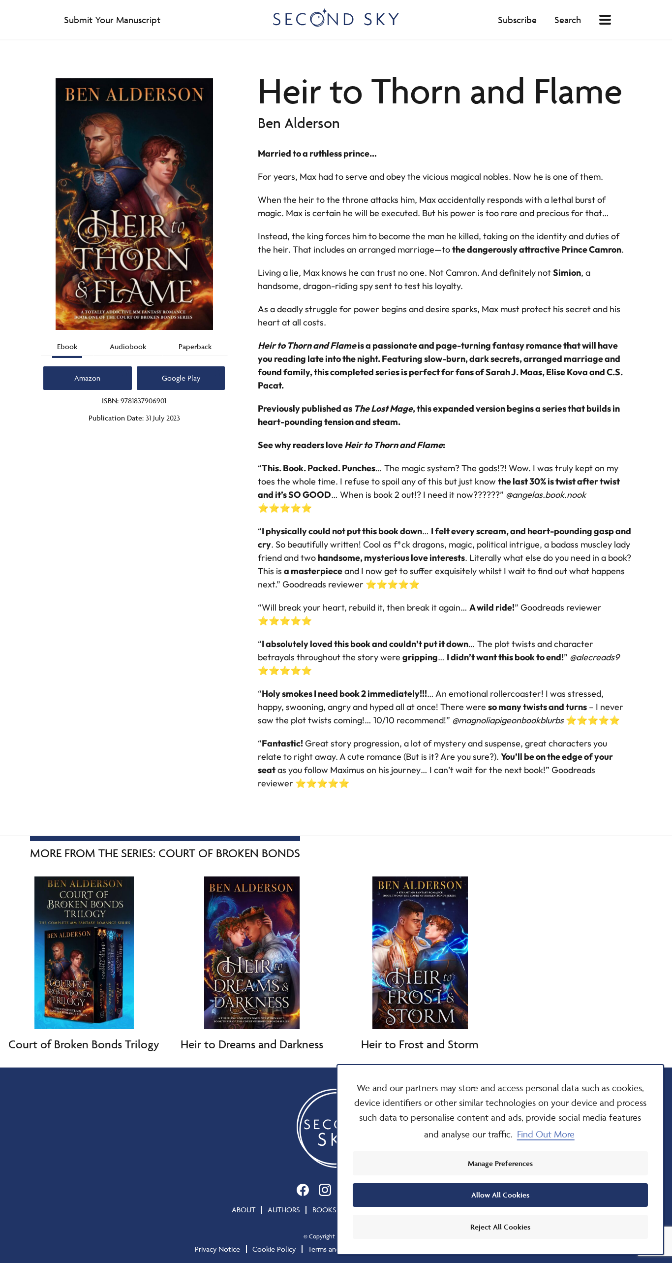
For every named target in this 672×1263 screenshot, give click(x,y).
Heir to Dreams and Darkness (252, 1044)
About (243, 1209)
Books (324, 1209)
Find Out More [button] (546, 1134)
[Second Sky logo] (336, 17)
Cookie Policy (274, 1249)
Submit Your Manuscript (112, 20)
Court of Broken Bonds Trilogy (83, 1044)
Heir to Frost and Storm (420, 1044)
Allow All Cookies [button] (500, 1194)
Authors (284, 1209)
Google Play (181, 378)
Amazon (87, 378)
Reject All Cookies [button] (500, 1226)
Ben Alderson (299, 122)
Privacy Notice (217, 1249)
